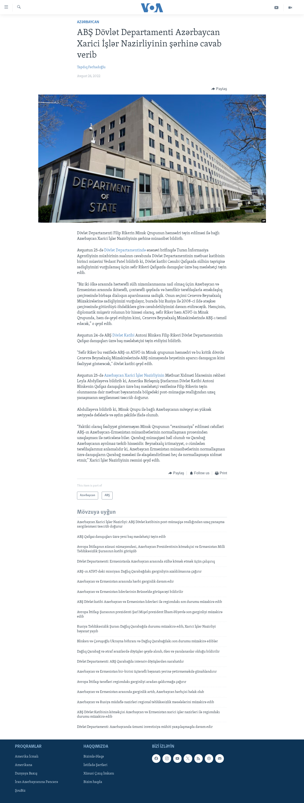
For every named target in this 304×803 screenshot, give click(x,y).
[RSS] (198, 758)
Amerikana (23, 765)
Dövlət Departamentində (125, 250)
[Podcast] (209, 758)
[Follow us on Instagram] (166, 758)
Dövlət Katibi (123, 336)
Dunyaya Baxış (26, 774)
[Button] (219, 89)
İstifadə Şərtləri (95, 765)
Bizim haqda (92, 782)
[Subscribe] (219, 758)
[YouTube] (277, 7)
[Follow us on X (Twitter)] (188, 758)
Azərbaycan (88, 22)
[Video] (290, 7)
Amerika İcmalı (27, 756)
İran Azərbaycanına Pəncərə (36, 782)
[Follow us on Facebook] (156, 758)
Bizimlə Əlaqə (93, 756)
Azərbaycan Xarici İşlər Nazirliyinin (134, 376)
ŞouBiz (20, 791)
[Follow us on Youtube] (177, 758)
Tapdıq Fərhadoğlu (91, 67)
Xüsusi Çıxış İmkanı (98, 774)
